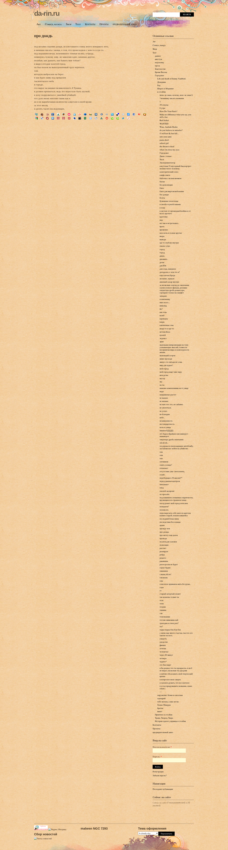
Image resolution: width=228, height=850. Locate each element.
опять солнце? (166, 464)
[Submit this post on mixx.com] (69, 118)
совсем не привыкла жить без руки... (175, 584)
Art (38, 24)
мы (161, 381)
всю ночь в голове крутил (171, 232)
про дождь (43, 35)
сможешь (164, 577)
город (162, 249)
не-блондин (165, 414)
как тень (163, 312)
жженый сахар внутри (169, 281)
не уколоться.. (166, 407)
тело (161, 600)
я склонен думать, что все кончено (175, 682)
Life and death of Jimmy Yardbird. (171, 78)
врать (162, 226)
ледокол (163, 338)
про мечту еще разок (169, 535)
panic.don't (164, 139)
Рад (158, 85)
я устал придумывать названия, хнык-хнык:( (176, 687)
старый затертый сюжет (170, 593)
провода (163, 538)
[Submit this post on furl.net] (144, 114)
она (161, 451)
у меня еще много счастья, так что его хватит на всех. (176, 634)
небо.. (162, 417)
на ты (162, 384)
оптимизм (164, 461)
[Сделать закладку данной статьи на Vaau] (90, 114)
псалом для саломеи (168, 541)
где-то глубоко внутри (169, 242)
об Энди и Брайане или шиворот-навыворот (174, 435)
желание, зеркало (167, 278)
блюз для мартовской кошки (172, 191)
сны (161, 580)
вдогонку (164, 216)
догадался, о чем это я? (170, 272)
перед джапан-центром (170, 481)
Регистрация (158, 771)
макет (159, 711)
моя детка (164, 375)
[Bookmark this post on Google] (36, 118)
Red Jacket (164, 120)
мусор (162, 378)
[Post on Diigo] (128, 114)
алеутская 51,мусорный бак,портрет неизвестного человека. (175, 167)
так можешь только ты (169, 597)
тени (162, 603)
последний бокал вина (169, 518)
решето (163, 557)
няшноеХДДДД (166, 430)
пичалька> (164, 484)
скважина (164, 570)
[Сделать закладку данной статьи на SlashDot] (101, 118)
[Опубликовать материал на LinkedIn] (52, 118)
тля (161, 613)
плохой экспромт (167, 491)
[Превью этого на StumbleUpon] (107, 118)
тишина (163, 610)
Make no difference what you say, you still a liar (175, 115)
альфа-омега (165, 175)
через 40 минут (166, 654)
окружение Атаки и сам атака (170, 695)
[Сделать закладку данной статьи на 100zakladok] (36, 114)
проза (157, 65)
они (161, 455)
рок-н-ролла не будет (169, 564)
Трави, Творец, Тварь (164, 717)
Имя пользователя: (162, 747)
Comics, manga (53, 24)
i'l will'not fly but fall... (169, 133)
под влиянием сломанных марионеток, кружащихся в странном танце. (176, 498)
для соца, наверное (168, 268)
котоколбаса (165, 331)
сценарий (161, 698)
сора (162, 587)
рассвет (163, 548)
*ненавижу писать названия (172, 98)
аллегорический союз (169, 171)
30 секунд (164, 104)
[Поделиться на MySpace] (74, 118)
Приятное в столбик (163, 714)
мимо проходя (166, 358)
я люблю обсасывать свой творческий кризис (176, 675)
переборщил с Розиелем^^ (171, 477)
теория (163, 606)
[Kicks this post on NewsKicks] (79, 118)
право (162, 525)
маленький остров (167, 355)
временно (164, 229)
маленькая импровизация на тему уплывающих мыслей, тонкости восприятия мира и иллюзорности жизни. (174, 348)
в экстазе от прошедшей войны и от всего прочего (175, 212)
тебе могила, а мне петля (168, 701)
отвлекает (164, 468)
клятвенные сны (167, 325)
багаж (162, 181)
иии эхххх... (165, 302)
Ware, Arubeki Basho (169, 126)
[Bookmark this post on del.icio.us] (117, 114)
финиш (163, 645)
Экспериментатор (167, 162)
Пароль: (157, 756)
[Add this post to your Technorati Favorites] (112, 118)
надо (162, 391)
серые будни (165, 567)
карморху (164, 318)
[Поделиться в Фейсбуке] (134, 114)
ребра (162, 554)
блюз (162, 188)
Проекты (103, 24)
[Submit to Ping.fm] (90, 118)
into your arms (166, 136)
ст (160, 590)
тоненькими (165, 616)
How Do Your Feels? (168, 111)
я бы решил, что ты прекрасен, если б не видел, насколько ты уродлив (176, 669)
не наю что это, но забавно (171, 404)
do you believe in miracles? (171, 130)
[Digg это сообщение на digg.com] (123, 114)
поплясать (164, 509)
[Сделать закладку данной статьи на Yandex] (101, 114)
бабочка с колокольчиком (170, 178)
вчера (162, 236)
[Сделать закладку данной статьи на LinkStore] (58, 114)
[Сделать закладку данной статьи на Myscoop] (79, 114)
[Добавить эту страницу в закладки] (139, 114)
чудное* (163, 661)
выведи (163, 239)
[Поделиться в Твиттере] (123, 118)
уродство (164, 641)
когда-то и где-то (167, 328)
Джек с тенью (166, 156)
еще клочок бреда (167, 275)
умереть (163, 638)
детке (162, 262)
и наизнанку (165, 299)
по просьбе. (165, 494)
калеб (162, 315)
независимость (166, 420)
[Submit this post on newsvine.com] (85, 118)
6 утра (162, 108)
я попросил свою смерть (170, 679)
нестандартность (167, 424)
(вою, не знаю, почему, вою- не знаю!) (176, 95)
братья (160, 708)
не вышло (164, 397)
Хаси (162, 159)
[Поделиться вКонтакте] (96, 114)
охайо (162, 474)
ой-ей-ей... (164, 442)
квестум (158, 59)
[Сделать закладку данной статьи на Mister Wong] (58, 118)
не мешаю (164, 401)
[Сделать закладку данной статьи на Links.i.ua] (52, 114)
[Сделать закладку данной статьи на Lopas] (63, 114)
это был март (165, 664)
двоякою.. (164, 259)
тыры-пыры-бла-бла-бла (170, 629)
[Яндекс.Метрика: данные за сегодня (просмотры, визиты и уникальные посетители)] (57, 829)
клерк (162, 321)
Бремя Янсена (161, 72)
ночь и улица (165, 427)
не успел (163, 411)
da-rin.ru (46, 13)
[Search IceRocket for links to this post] (42, 118)
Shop (68, 24)
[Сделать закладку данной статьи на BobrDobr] (42, 114)
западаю (163, 295)
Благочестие (160, 68)
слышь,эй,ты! (165, 574)
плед (162, 487)
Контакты (90, 24)
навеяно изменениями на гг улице (174, 388)
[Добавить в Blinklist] (107, 114)
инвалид (163, 305)
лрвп (162, 341)
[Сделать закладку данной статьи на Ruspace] (85, 114)
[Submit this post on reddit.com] (96, 118)
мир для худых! (166, 365)
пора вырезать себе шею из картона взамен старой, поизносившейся (175, 514)
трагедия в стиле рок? (169, 623)
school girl (164, 143)
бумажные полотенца (169, 201)
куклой (163, 335)
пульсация (164, 544)
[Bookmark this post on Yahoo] (128, 118)
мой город (164, 368)
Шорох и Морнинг (165, 88)
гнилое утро (165, 245)
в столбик (161, 91)
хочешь (163, 648)
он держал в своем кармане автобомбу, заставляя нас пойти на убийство (176, 447)
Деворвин (161, 82)
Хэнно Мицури (164, 704)
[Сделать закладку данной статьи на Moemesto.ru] (74, 114)
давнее (158, 55)
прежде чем (165, 528)
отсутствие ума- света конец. (172, 471)
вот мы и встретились (169, 223)
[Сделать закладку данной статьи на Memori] (69, 114)
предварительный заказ (125, 24)
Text (78, 24)
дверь (162, 255)
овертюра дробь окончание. (172, 439)
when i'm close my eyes (169, 149)
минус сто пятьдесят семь (171, 362)
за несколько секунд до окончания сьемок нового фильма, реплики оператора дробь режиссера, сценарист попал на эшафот (174, 289)
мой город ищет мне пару (171, 371)
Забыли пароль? (160, 775)
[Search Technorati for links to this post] (117, 118)
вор (161, 219)
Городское (159, 75)
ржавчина (164, 561)
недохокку (159, 62)
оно (161, 458)
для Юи (163, 265)
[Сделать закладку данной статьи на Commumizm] (47, 114)
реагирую (164, 551)
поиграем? (164, 506)
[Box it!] (112, 114)
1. (160, 101)
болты (162, 197)
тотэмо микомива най (169, 620)
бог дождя (164, 194)
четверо (163, 658)
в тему (162, 207)
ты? (161, 626)
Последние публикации (163, 789)
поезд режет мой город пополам (174, 503)
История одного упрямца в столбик (170, 721)
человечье (164, 651)
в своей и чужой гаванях (170, 204)
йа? (161, 308)
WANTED (164, 123)
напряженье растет (168, 394)
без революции (166, 184)
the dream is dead (167, 146)
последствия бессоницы (170, 522)
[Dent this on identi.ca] (47, 118)
